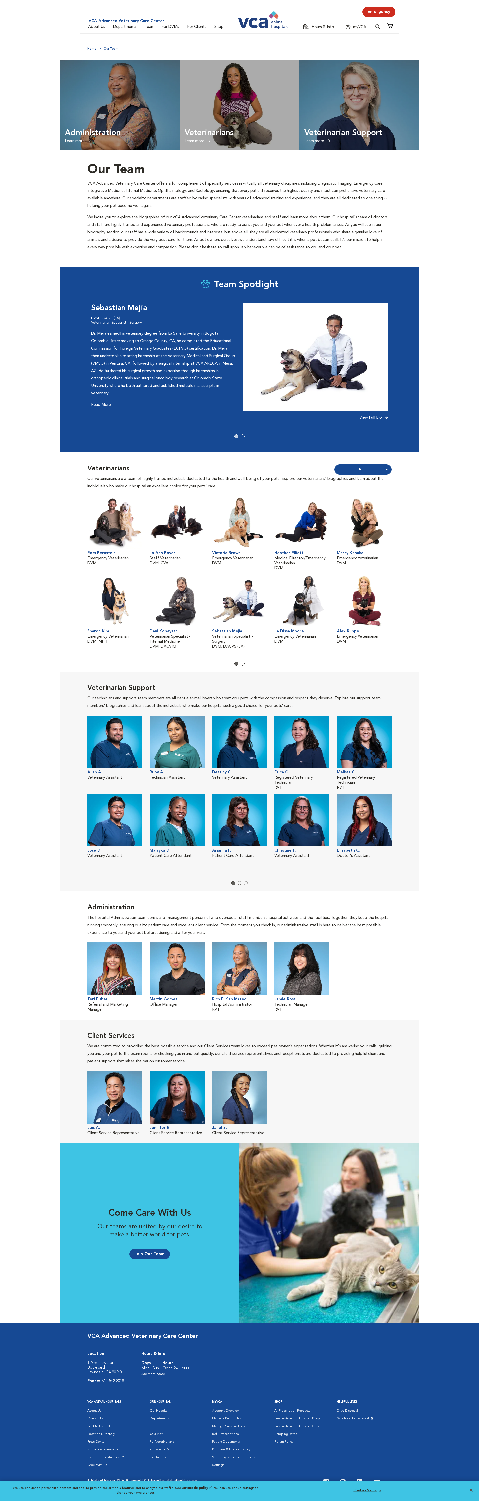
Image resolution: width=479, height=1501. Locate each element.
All (361, 469)
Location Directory (101, 1434)
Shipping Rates (285, 1434)
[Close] (471, 1490)
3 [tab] (246, 883)
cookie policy (199, 1488)
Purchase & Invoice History (231, 1449)
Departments (125, 27)
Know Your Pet (160, 1449)
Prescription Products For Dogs (297, 1418)
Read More (101, 405)
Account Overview (225, 1410)
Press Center (96, 1441)
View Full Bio (371, 418)
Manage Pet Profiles (226, 1418)
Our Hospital (159, 1410)
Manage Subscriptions (228, 1426)
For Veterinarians (162, 1441)
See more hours (153, 1374)
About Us (96, 27)
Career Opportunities (104, 1458)
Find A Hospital (98, 1426)
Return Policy (283, 1441)
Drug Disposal (347, 1410)
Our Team (157, 1426)
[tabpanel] (239, 364)
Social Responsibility (102, 1449)
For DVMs (170, 27)
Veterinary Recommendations (233, 1457)
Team (149, 27)
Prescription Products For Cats (296, 1426)
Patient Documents (226, 1441)
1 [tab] (236, 436)
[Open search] (379, 27)
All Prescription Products (292, 1410)
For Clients (196, 27)
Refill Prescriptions (225, 1434)
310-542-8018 (113, 1381)
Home (91, 48)
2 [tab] (243, 436)
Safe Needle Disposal (353, 1419)
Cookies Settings (367, 1490)
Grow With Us (97, 1465)
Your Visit (156, 1434)
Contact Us (95, 1418)
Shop (219, 27)
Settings (218, 1465)
